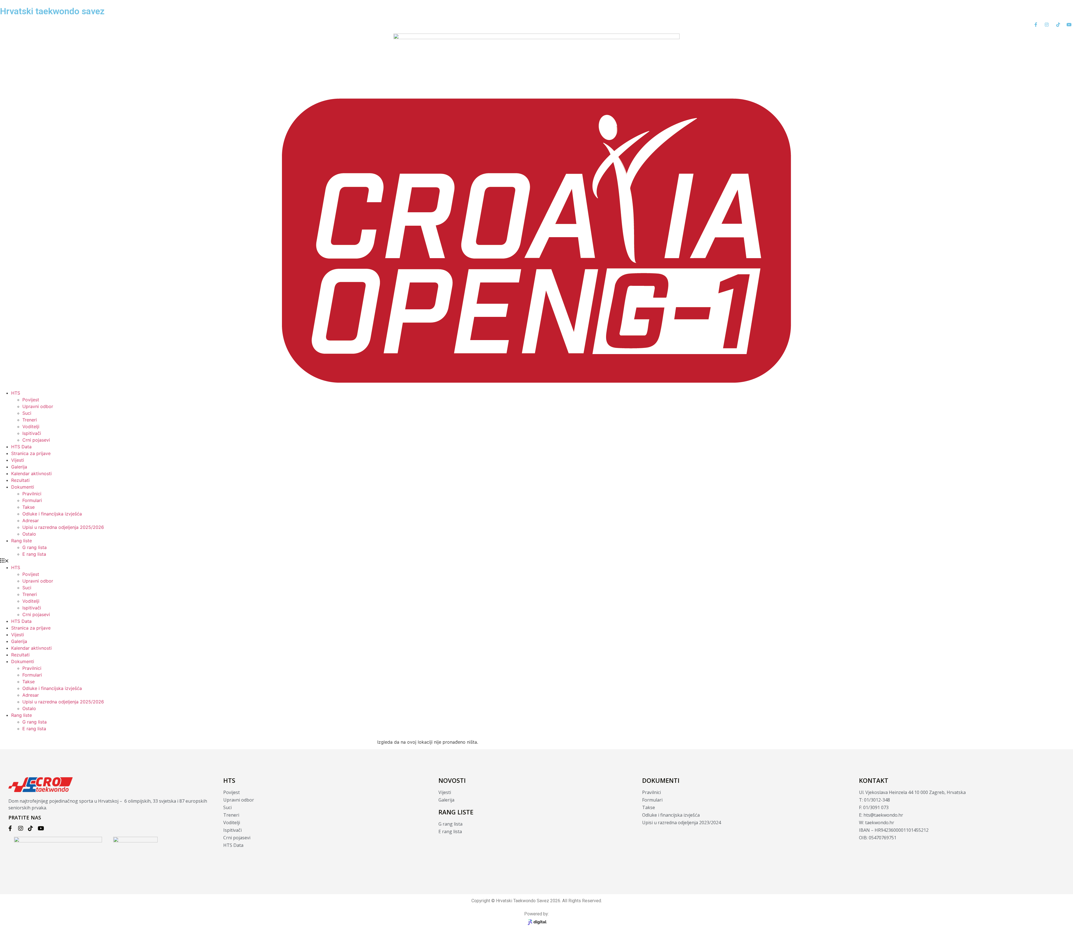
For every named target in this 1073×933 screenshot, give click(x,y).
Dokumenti (22, 487)
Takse (28, 507)
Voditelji (30, 426)
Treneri (29, 420)
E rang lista (34, 554)
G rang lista (34, 547)
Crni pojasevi (36, 440)
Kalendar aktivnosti (31, 473)
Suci (26, 413)
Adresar (30, 520)
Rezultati (20, 480)
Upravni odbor (37, 406)
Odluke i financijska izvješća (52, 514)
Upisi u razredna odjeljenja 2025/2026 (63, 527)
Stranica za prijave (31, 453)
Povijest (30, 399)
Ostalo (29, 534)
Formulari (32, 500)
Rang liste (21, 540)
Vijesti (17, 460)
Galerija (19, 467)
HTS (15, 393)
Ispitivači (31, 433)
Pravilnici (31, 493)
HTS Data (21, 446)
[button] (536, 560)
